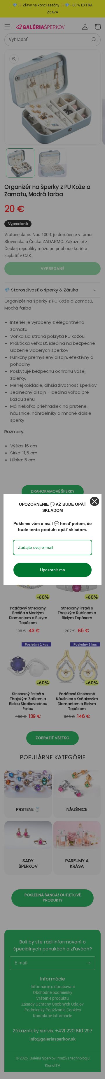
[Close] (95, 501)
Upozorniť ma (52, 569)
